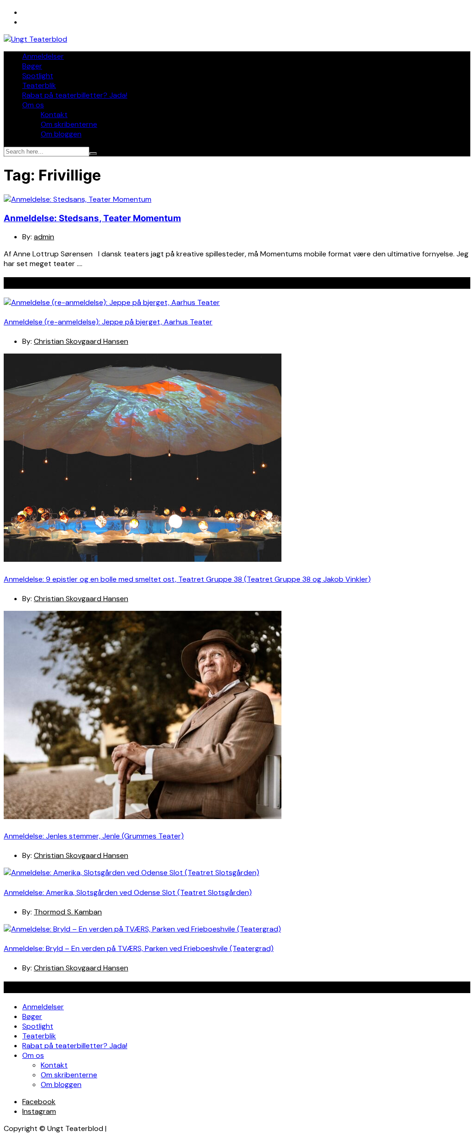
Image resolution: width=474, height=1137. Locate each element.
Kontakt (54, 114)
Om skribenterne (69, 124)
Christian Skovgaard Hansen (81, 341)
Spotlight (37, 76)
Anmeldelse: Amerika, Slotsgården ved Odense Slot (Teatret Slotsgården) (128, 892)
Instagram (39, 1111)
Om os (33, 105)
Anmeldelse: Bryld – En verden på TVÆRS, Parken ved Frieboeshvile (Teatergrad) (139, 948)
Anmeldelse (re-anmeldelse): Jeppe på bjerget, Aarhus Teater (108, 322)
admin (44, 237)
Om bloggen (61, 134)
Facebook (39, 1101)
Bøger (32, 66)
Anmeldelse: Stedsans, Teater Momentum (92, 218)
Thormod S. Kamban (68, 912)
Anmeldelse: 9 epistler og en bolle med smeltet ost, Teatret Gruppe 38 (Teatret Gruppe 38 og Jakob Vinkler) (187, 579)
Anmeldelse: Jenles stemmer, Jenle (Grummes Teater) (94, 836)
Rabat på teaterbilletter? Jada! (74, 95)
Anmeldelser (43, 56)
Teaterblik (39, 85)
